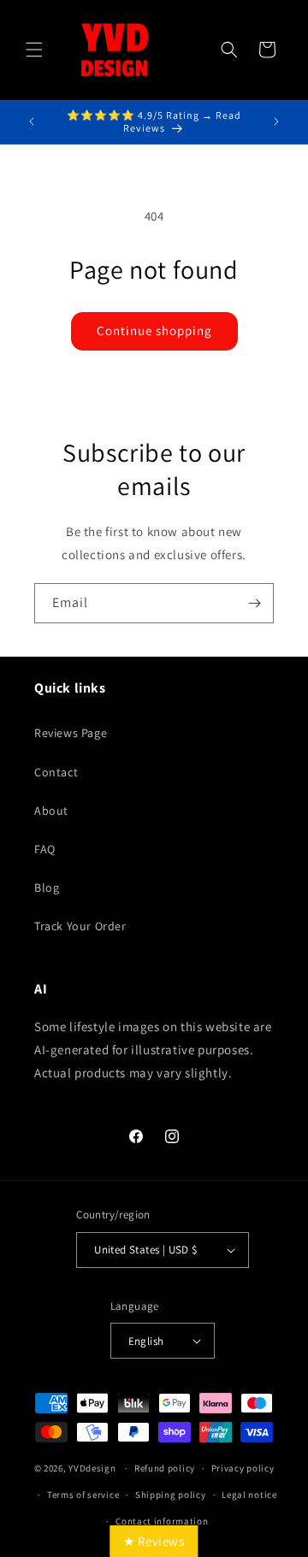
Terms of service (83, 1495)
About (51, 810)
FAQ (45, 849)
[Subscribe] (254, 603)
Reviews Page (70, 732)
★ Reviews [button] (153, 1541)
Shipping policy (170, 1495)
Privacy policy (243, 1468)
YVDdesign (92, 1468)
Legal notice (249, 1495)
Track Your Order (80, 926)
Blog (46, 887)
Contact (56, 772)
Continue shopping (154, 330)
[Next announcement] (276, 121)
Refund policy (164, 1468)
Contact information (162, 1521)
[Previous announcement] (31, 121)
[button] (34, 49)
